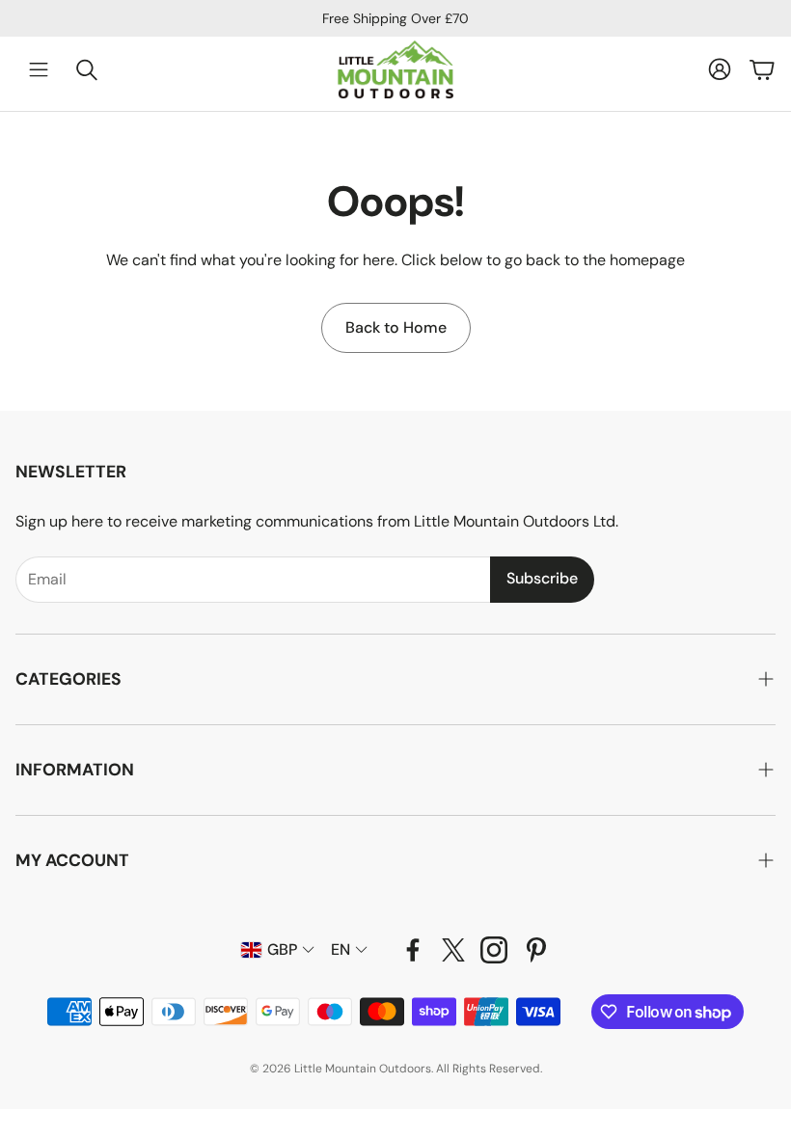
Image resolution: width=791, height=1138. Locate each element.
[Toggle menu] (38, 69)
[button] (395, 679)
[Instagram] (493, 949)
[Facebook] (412, 949)
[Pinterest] (536, 949)
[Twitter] (453, 950)
